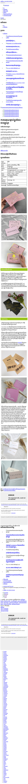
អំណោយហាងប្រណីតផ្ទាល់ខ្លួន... (13, 65)
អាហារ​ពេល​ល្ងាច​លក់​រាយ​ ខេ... (13, 46)
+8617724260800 (4, 609)
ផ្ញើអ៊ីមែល (2, 607)
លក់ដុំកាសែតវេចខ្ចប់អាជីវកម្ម (9, 490)
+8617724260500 (4, 608)
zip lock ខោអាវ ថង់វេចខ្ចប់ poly (14, 567)
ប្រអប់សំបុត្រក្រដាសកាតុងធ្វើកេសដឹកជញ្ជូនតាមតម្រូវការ (14, 489)
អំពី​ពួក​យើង (5, 11)
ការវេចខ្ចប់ (20, 342)
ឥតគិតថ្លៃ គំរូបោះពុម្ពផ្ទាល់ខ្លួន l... (13, 104)
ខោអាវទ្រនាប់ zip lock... (12, 71)
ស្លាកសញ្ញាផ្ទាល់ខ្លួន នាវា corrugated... (11, 96)
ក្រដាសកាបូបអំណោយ (13, 602)
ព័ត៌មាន (4, 12)
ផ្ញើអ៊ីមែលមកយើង (4, 150)
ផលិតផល (5, 9)
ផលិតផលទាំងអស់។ (16, 604)
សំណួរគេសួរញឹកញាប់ (7, 14)
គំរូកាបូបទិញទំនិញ (7, 604)
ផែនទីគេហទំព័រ (7, 601)
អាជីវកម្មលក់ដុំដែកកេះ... (11, 52)
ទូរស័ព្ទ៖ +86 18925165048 (6, 1)
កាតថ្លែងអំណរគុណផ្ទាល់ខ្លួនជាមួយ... (14, 58)
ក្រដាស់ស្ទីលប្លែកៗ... (10, 40)
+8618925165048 (4, 611)
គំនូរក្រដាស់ (6, 602)
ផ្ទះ (3, 8)
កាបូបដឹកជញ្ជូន (14, 601)
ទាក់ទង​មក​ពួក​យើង (7, 15)
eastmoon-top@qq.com (8, 586)
